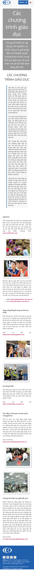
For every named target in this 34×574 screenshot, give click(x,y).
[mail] (11, 557)
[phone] (15, 557)
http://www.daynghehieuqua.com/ (16, 539)
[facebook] (4, 557)
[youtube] (7, 557)
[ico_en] (30, 2)
